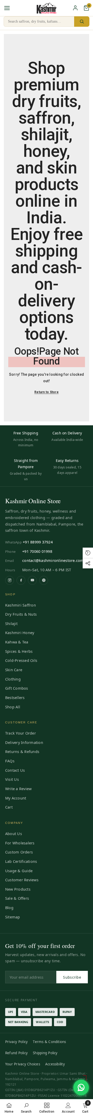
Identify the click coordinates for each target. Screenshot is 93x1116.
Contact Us (15, 770)
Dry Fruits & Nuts (21, 614)
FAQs (9, 760)
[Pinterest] (43, 580)
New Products (17, 889)
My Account (15, 798)
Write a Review (18, 788)
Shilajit (11, 623)
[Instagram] (9, 580)
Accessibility (55, 1064)
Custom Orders (19, 852)
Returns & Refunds (22, 751)
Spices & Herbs (19, 651)
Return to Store (46, 392)
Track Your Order (20, 733)
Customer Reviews (21, 879)
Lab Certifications (21, 861)
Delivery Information (24, 742)
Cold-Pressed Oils (21, 660)
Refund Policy (16, 1053)
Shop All (12, 706)
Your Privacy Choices (22, 1064)
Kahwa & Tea (16, 641)
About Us (13, 833)
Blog (9, 907)
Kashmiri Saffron (20, 605)
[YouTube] (32, 580)
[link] (26, 1107)
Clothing (13, 679)
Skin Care (13, 669)
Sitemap (12, 916)
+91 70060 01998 (37, 551)
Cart (9, 807)
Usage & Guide (19, 870)
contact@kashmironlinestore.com (53, 560)
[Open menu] (7, 8)
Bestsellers (15, 697)
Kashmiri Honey (19, 632)
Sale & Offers (17, 898)
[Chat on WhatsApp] (81, 1087)
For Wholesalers (20, 842)
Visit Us (12, 779)
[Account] (75, 8)
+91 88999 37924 (38, 541)
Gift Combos (16, 688)
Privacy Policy (16, 1041)
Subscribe (72, 977)
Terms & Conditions (49, 1041)
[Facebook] (21, 580)
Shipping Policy (45, 1053)
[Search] (81, 21)
